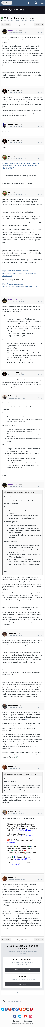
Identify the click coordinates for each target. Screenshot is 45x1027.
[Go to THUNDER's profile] (4, 634)
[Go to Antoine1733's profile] (4, 91)
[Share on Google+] (10, 1009)
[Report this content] (38, 33)
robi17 (5, 20)
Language (17, 1021)
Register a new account (22, 969)
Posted (17, 32)
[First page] (2, 24)
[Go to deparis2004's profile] (4, 125)
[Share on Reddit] (20, 1009)
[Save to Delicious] (17, 1009)
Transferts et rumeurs (27, 20)
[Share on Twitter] (2, 1009)
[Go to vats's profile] (4, 157)
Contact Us (28, 1021)
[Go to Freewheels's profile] (4, 706)
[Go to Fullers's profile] (4, 397)
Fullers (27, 492)
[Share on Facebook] (6, 1009)
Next (37, 24)
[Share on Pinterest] (31, 1009)
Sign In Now (22, 984)
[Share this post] (41, 33)
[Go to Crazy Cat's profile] (4, 812)
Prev (7, 24)
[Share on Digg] (13, 1009)
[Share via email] (27, 1009)
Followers (20, 993)
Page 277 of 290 (22, 25)
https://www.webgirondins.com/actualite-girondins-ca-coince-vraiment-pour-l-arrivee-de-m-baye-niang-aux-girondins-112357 (20, 165)
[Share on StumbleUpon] (24, 1009)
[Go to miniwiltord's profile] (4, 31)
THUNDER (28, 774)
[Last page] (42, 24)
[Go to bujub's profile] (4, 767)
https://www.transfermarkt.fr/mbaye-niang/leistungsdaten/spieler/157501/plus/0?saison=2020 (19, 273)
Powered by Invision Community (22, 1023)
